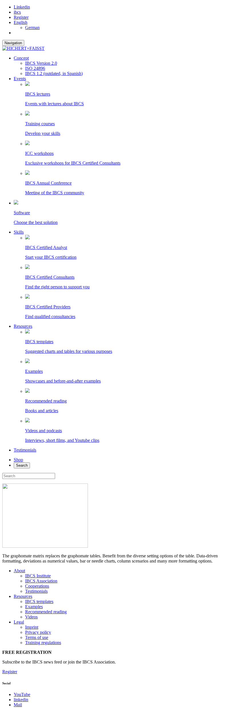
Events (20, 78)
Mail (18, 704)
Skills (19, 232)
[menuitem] (20, 22)
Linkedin (22, 7)
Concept (21, 58)
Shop (18, 459)
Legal (19, 622)
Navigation (13, 43)
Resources (23, 326)
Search (22, 465)
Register (21, 17)
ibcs (17, 12)
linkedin (21, 699)
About (19, 570)
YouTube (22, 694)
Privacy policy (38, 632)
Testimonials (25, 450)
